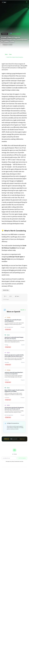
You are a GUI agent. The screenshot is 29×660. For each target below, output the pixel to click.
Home (6, 54)
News (10, 54)
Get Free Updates (22, 458)
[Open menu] (27, 2)
